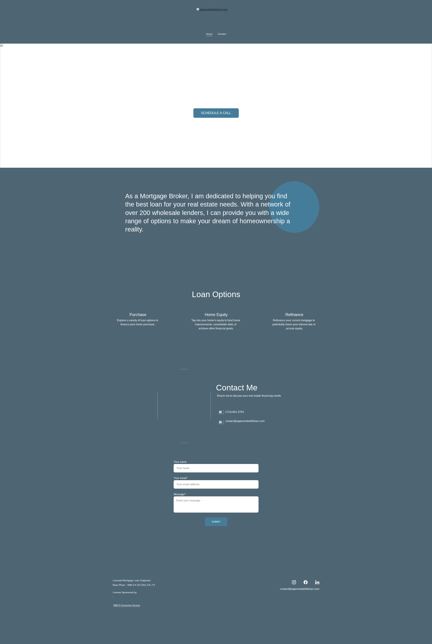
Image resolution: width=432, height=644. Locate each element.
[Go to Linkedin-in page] (317, 582)
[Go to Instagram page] (294, 582)
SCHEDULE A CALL (216, 113)
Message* (180, 494)
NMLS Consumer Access (126, 605)
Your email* (180, 478)
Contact (222, 34)
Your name (180, 461)
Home (209, 34)
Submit (216, 521)
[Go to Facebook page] (306, 582)
